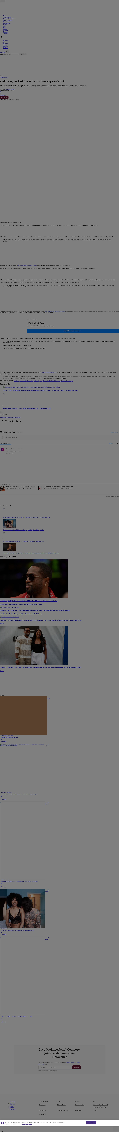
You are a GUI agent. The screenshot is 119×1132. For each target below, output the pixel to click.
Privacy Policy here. (27, 1124)
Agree (91, 1122)
